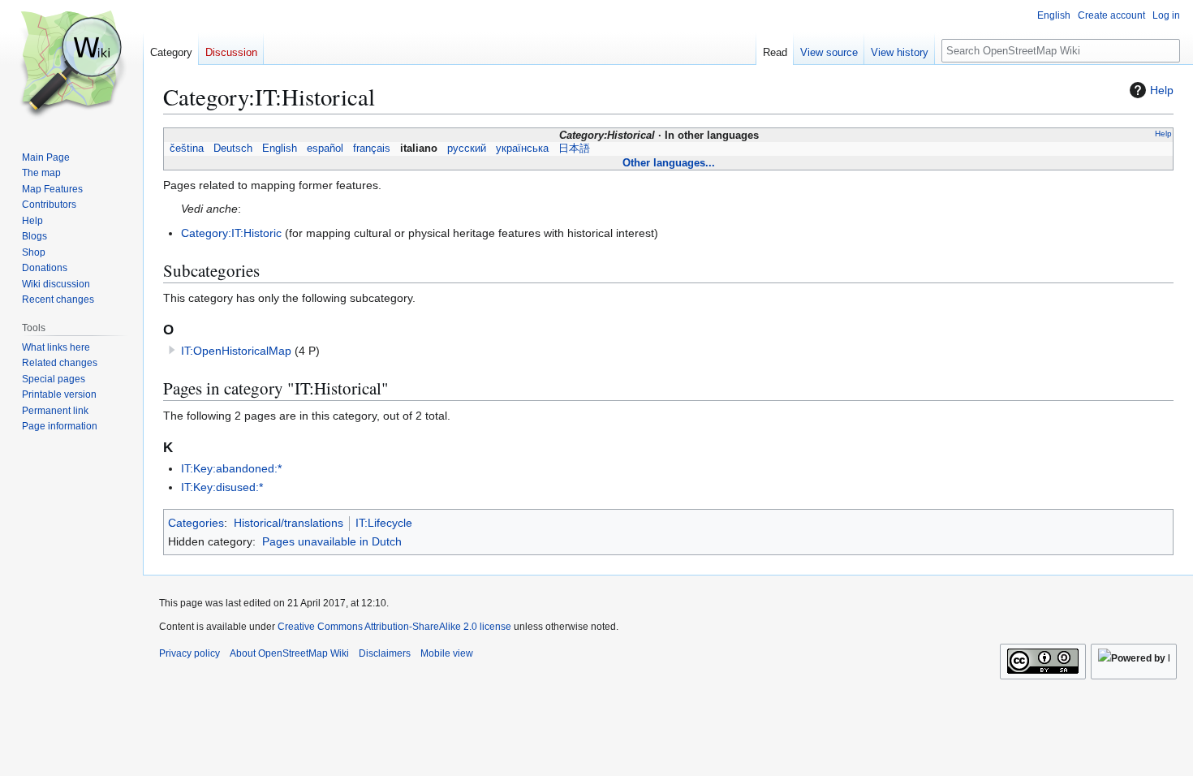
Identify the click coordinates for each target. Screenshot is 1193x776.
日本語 (574, 148)
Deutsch (233, 148)
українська (522, 148)
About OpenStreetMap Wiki (289, 653)
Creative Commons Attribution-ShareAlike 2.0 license (394, 626)
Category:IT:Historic (231, 232)
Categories (196, 522)
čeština (186, 148)
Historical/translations (288, 522)
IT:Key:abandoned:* (231, 468)
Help (1162, 90)
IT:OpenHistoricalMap (236, 350)
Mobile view (446, 653)
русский (466, 148)
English (279, 148)
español (325, 148)
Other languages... (668, 163)
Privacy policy (189, 653)
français (372, 148)
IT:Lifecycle (383, 522)
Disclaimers (385, 653)
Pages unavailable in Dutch (332, 541)
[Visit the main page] (71, 65)
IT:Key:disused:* (222, 487)
